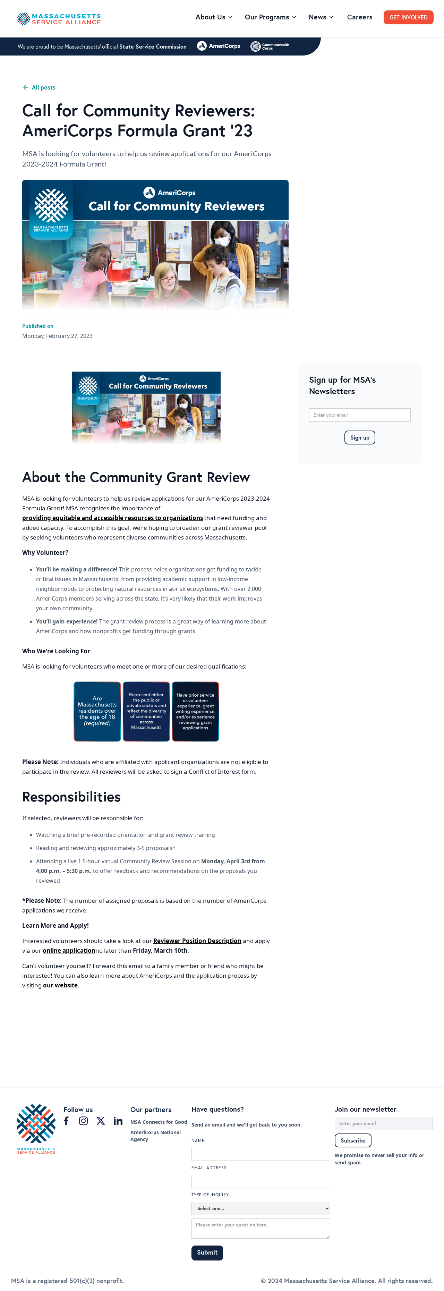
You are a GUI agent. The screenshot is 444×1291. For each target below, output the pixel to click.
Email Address (209, 1167)
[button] (214, 17)
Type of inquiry (210, 1194)
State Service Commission (153, 46)
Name (198, 1140)
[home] (103, 18)
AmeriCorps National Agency (155, 1136)
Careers (360, 17)
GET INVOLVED (409, 17)
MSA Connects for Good (158, 1122)
